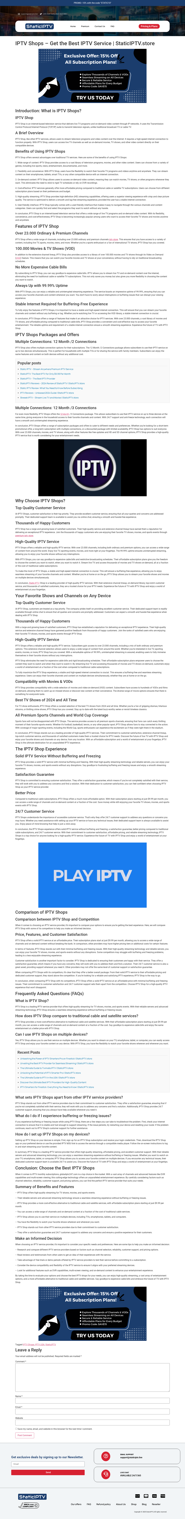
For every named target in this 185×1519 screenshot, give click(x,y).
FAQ (112, 26)
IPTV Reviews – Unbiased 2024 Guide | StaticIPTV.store (47, 392)
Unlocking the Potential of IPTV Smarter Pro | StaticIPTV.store (50, 1072)
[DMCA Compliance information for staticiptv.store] (28, 1505)
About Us (121, 1504)
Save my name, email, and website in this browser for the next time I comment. (55, 1429)
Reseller (156, 1504)
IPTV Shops (28, 1344)
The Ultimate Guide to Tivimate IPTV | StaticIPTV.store (46, 1068)
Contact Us (100, 26)
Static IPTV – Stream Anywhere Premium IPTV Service (46, 369)
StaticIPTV (50, 1344)
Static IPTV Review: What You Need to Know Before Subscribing (51, 388)
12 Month (64, 414)
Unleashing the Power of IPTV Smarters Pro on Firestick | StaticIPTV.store (56, 1058)
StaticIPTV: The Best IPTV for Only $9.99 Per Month (45, 373)
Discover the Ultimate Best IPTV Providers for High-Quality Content (53, 1082)
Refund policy (103, 1504)
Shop (134, 1504)
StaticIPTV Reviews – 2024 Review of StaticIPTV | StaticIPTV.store (52, 383)
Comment (20, 1362)
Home (73, 26)
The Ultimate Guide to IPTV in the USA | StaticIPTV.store (47, 1077)
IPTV (34, 582)
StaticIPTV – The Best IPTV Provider (37, 378)
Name (18, 1396)
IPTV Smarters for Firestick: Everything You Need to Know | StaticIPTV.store (57, 1087)
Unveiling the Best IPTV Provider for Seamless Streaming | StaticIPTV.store (56, 1063)
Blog (144, 1504)
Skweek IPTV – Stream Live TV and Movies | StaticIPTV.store (49, 397)
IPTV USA (39, 1344)
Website (19, 1418)
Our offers (76, 1504)
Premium (85, 26)
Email (18, 1407)
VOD (18, 257)
